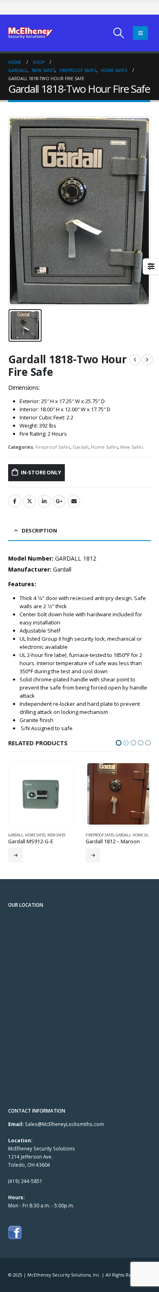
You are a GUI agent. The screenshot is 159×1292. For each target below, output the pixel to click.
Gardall (80, 447)
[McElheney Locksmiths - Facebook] (15, 1231)
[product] (40, 794)
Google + (59, 501)
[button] (118, 743)
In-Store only (93, 855)
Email (73, 501)
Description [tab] (39, 530)
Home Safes (104, 447)
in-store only (41, 472)
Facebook (14, 501)
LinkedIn (44, 501)
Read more (15, 855)
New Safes (131, 447)
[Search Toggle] (119, 33)
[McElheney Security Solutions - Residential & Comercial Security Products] (30, 33)
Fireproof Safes (52, 447)
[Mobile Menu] (140, 33)
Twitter (29, 501)
